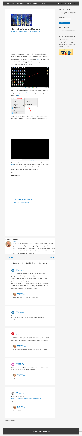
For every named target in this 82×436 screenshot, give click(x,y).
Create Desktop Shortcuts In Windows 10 (23, 199)
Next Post (52, 257)
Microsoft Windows (37, 31)
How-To (30, 31)
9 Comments (25, 31)
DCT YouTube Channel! (64, 32)
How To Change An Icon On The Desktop (22, 197)
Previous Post (9, 257)
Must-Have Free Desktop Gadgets (21, 202)
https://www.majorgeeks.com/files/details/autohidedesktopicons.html (26, 398)
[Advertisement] (30, 42)
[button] (49, 3)
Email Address (62, 17)
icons (25, 53)
